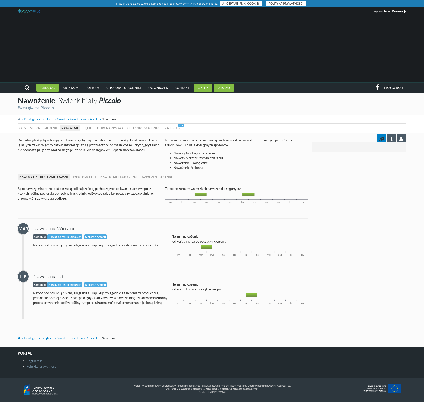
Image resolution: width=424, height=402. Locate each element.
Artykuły (71, 88)
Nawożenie (70, 128)
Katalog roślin (32, 119)
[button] (27, 88)
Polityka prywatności (286, 3)
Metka (35, 128)
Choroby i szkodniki (123, 88)
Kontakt (182, 88)
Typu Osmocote (84, 177)
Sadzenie (50, 128)
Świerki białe (78, 119)
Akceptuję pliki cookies (241, 3)
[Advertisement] (212, 49)
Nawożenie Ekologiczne (119, 177)
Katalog (48, 88)
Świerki (61, 119)
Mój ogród (393, 88)
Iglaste (49, 119)
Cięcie (87, 128)
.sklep (203, 88)
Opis (22, 128)
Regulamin (34, 361)
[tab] (401, 138)
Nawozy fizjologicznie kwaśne (43, 177)
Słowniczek (158, 88)
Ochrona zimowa (109, 128)
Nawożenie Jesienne (157, 177)
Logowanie (380, 11)
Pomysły (92, 88)
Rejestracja (399, 11)
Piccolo (93, 119)
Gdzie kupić (172, 128)
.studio (224, 88)
